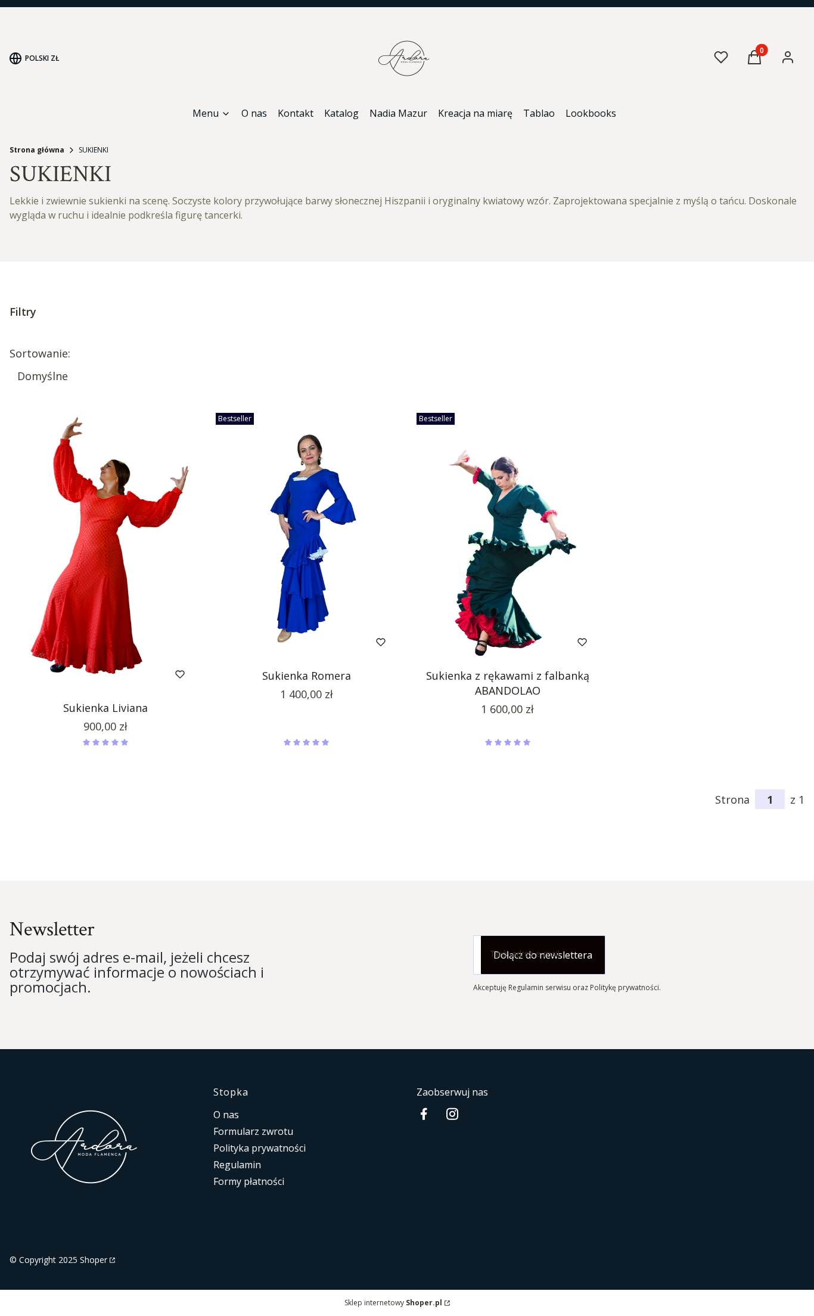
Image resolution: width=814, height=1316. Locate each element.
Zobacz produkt (89, 674)
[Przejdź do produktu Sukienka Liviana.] (105, 552)
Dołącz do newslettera (542, 955)
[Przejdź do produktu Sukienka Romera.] (307, 536)
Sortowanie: (40, 353)
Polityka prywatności (259, 1148)
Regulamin (237, 1164)
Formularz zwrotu (253, 1131)
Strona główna (37, 150)
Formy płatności (248, 1181)
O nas (226, 1114)
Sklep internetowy (393, 1303)
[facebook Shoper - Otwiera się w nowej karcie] (424, 1113)
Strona (732, 799)
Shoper (93, 1259)
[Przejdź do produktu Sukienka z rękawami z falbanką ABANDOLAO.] (508, 536)
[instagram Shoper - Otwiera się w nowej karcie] (452, 1113)
